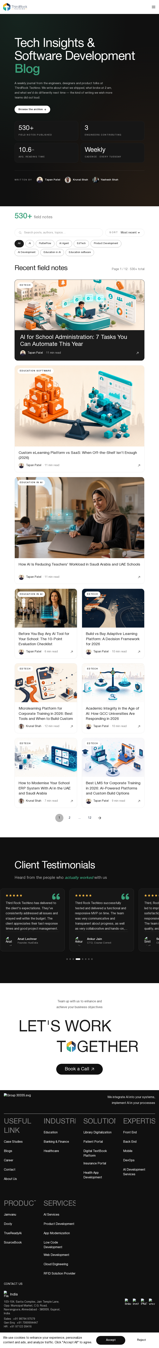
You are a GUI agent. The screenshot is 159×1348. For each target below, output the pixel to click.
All (19, 243)
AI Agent (64, 243)
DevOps (129, 1160)
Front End (130, 1132)
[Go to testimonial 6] (85, 959)
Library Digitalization (97, 1132)
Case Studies (13, 1142)
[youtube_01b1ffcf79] (152, 1302)
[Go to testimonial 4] (76, 959)
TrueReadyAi (13, 1233)
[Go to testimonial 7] (89, 959)
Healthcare (51, 1151)
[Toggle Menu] (79, 7)
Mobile (127, 1151)
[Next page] (100, 818)
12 (89, 818)
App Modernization (57, 1233)
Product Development (106, 243)
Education (51, 1132)
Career (8, 1160)
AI (30, 243)
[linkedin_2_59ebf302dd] (128, 1302)
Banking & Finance (56, 1142)
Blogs (8, 1151)
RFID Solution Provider (59, 1273)
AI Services (51, 1214)
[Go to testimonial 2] (70, 959)
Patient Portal (93, 1142)
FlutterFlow (45, 243)
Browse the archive (30, 109)
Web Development (56, 1255)
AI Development (26, 252)
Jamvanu (10, 1214)
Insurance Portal (94, 1163)
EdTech (81, 243)
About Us (10, 1179)
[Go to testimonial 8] (92, 959)
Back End (130, 1142)
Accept (111, 1340)
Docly (8, 1224)
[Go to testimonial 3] (73, 959)
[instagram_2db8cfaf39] (136, 1302)
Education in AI (52, 252)
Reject (141, 1340)
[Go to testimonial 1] (67, 959)
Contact (9, 1169)
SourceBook (13, 1242)
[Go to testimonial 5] (81, 959)
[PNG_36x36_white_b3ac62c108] (144, 1302)
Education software (80, 252)
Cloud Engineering (56, 1264)
